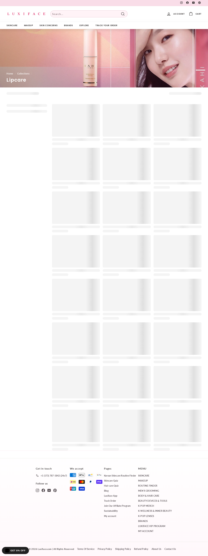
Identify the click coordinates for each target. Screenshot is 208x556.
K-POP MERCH (146, 505)
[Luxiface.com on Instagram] (37, 490)
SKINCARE (12, 25)
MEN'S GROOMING (148, 490)
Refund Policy (141, 549)
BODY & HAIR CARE (148, 495)
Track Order (110, 500)
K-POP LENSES (146, 516)
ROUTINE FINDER (147, 485)
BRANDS (68, 25)
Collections (23, 73)
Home (9, 73)
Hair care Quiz (111, 485)
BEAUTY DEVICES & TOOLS (152, 500)
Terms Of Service (85, 549)
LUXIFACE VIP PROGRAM (151, 526)
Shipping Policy (123, 549)
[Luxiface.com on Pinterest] (55, 490)
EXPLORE (84, 25)
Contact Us (170, 549)
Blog (106, 490)
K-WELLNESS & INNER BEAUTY (155, 510)
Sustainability (111, 510)
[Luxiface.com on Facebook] (43, 490)
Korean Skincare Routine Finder (120, 475)
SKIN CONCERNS (48, 25)
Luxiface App (110, 495)
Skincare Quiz (111, 480)
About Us (156, 549)
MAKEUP (28, 25)
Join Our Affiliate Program (117, 505)
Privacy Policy (105, 549)
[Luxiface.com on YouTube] (49, 490)
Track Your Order (106, 25)
